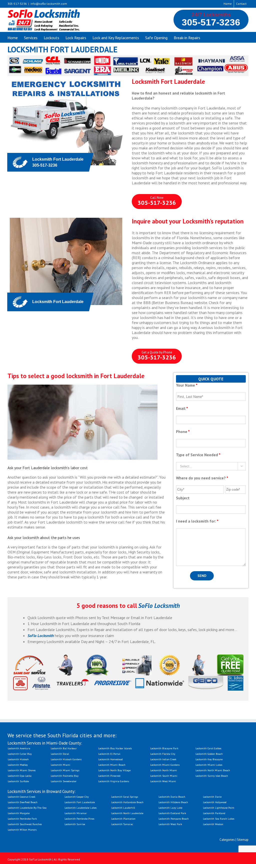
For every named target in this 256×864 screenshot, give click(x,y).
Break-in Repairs (187, 37)
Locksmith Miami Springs (65, 770)
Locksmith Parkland (214, 813)
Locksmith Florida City (162, 754)
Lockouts (51, 37)
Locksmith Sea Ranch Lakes (218, 818)
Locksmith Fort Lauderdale (79, 802)
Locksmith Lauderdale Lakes (80, 807)
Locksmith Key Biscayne (209, 759)
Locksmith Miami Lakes (209, 764)
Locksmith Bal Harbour (64, 748)
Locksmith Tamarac (122, 824)
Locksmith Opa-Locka (20, 775)
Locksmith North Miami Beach (213, 770)
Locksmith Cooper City (76, 796)
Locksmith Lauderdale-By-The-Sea (27, 807)
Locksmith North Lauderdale (127, 813)
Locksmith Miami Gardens (165, 764)
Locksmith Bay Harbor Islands (115, 748)
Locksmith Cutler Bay (20, 754)
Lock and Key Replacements (115, 37)
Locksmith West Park (170, 824)
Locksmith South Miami (163, 775)
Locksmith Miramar (75, 813)
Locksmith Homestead (110, 759)
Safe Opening (156, 37)
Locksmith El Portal (109, 754)
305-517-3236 (211, 22)
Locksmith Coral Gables (208, 748)
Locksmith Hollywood (214, 802)
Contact (241, 3)
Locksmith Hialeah (18, 759)
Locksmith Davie (212, 796)
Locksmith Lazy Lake (170, 807)
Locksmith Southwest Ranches (25, 824)
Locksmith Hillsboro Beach (173, 802)
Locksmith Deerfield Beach (23, 802)
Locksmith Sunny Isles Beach (212, 775)
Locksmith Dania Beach (171, 796)
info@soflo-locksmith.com (48, 3)
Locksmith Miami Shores (22, 770)
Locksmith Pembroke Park (22, 818)
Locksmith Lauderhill (123, 807)
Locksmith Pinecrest (109, 775)
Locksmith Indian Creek (163, 759)
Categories (227, 840)
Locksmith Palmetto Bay (64, 775)
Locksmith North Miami (163, 770)
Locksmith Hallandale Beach (127, 802)
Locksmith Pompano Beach (173, 818)
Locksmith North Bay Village (114, 770)
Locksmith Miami (60, 764)
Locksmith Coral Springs (124, 796)
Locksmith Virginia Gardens (113, 781)
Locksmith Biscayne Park (164, 748)
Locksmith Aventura (19, 748)
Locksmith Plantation (123, 818)
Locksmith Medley (18, 764)
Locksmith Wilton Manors (22, 829)
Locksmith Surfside (18, 781)
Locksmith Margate (19, 813)
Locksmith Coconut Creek (21, 796)
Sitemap (242, 840)
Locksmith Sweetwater (63, 781)
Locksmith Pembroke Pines (79, 818)
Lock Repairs (76, 37)
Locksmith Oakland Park (172, 813)
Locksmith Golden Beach (209, 754)
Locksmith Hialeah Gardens (66, 759)
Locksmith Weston (213, 824)
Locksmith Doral (60, 754)
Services (31, 37)
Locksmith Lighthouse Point (218, 807)
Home (228, 3)
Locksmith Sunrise (74, 824)
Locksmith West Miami (163, 781)
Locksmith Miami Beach (112, 764)
